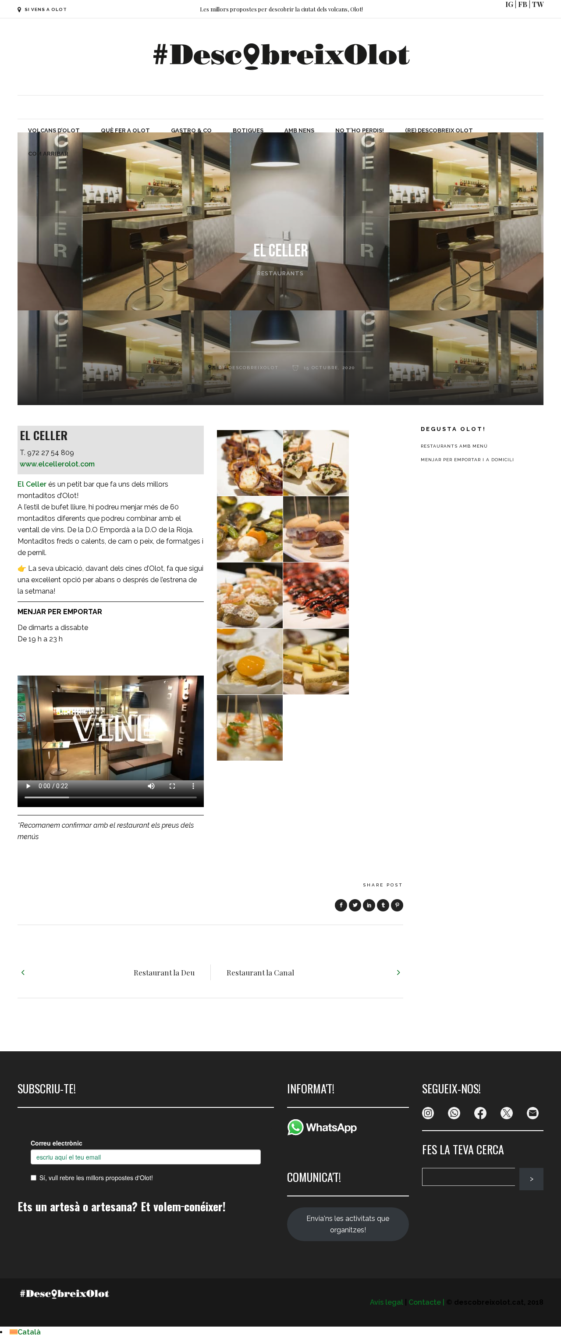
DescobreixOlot (253, 367)
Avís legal (386, 1302)
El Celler (32, 484)
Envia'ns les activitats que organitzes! (347, 1224)
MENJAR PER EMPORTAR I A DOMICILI (467, 459)
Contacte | (426, 1302)
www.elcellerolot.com (57, 464)
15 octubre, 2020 (328, 367)
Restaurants (280, 273)
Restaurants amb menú (454, 446)
